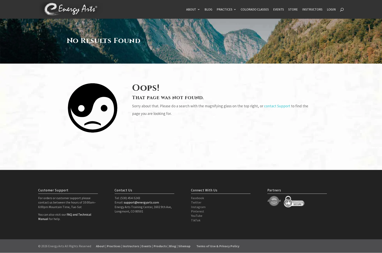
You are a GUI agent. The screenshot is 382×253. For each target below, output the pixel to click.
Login (331, 9)
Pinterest (197, 211)
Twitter (196, 202)
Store (293, 9)
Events (278, 9)
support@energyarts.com (141, 202)
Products (160, 246)
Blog (208, 9)
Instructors (312, 9)
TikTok (195, 220)
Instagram (198, 207)
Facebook (197, 198)
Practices (224, 9)
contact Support (277, 106)
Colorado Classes (255, 9)
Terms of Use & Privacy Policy (217, 246)
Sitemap (184, 246)
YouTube (196, 216)
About (191, 9)
